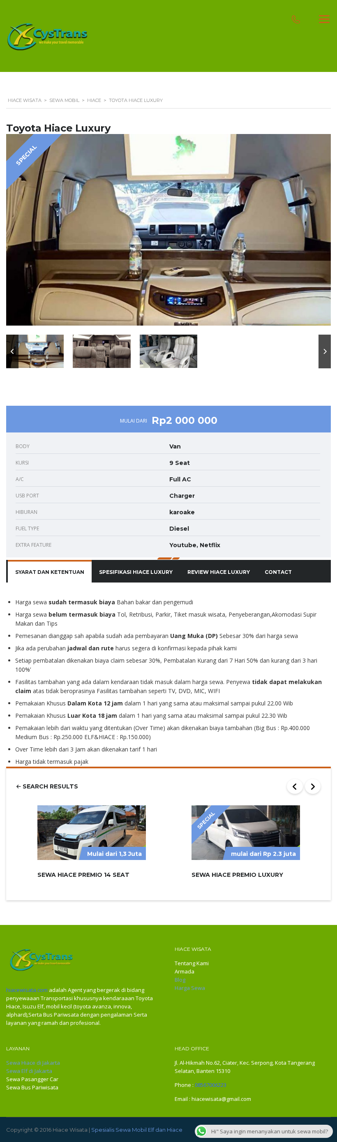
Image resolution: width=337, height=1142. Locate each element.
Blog (180, 979)
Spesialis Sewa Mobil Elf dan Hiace (136, 1129)
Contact (278, 572)
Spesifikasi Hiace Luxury (136, 572)
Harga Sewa (190, 988)
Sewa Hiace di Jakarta (33, 1062)
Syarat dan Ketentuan (49, 572)
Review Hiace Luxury (218, 572)
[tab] (50, 572)
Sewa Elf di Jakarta (29, 1071)
